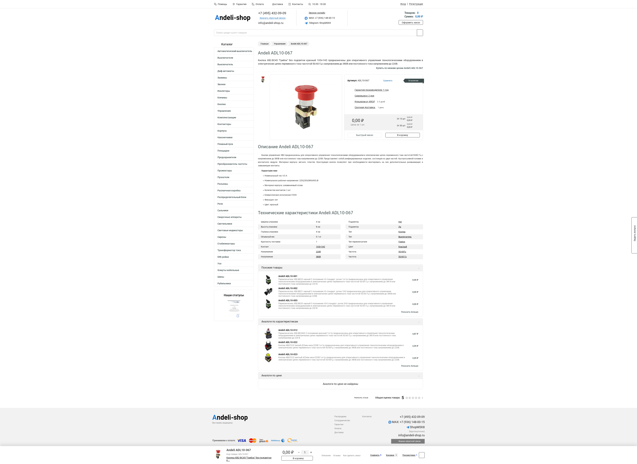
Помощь (222, 4)
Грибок (401, 242)
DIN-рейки (223, 257)
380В (318, 257)
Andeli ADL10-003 (287, 300)
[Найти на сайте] (420, 32)
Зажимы (222, 77)
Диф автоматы (225, 71)
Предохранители (226, 157)
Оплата (260, 4)
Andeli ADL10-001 (287, 276)
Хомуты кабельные (228, 270)
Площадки (223, 150)
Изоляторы (223, 91)
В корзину (402, 135)
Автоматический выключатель (234, 51)
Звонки (221, 84)
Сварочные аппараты (229, 217)
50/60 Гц (402, 257)
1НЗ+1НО (320, 247)
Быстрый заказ (364, 135)
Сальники (222, 210)
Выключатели (225, 57)
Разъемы (222, 184)
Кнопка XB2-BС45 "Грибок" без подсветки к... (248, 459)
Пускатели (223, 177)
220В (318, 252)
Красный (402, 247)
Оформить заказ (411, 22)
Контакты (297, 4)
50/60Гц (402, 252)
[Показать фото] (263, 79)
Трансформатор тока (229, 250)
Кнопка (401, 232)
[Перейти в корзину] (401, 15)
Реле (220, 203)
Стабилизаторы (226, 243)
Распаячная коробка (229, 190)
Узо (219, 263)
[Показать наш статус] (233, 308)
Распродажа (340, 416)
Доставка (277, 4)
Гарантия (241, 4)
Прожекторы (224, 170)
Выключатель (225, 64)
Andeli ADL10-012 (287, 330)
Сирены (221, 237)
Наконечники (224, 137)
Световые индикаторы (230, 230)
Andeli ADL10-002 (287, 288)
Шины (220, 276)
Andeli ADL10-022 (287, 342)
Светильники (224, 223)
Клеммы (222, 97)
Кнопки (221, 104)
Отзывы (337, 455)
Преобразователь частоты (232, 164)
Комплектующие (226, 117)
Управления (224, 111)
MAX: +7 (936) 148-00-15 (321, 18)
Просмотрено (408, 455)
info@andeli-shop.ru (411, 435)
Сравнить (375, 455)
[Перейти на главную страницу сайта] (232, 18)
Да (399, 227)
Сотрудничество (342, 420)
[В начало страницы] (422, 455)
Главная (265, 44)
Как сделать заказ (351, 455)
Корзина (390, 455)
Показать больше (409, 312)
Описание (326, 455)
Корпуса (222, 130)
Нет (400, 222)
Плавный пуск (225, 144)
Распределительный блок (231, 197)
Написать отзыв (361, 398)
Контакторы (224, 124)
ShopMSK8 (417, 427)
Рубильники (224, 283)
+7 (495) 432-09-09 (271, 13)
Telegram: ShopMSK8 (319, 23)
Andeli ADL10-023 (287, 354)
